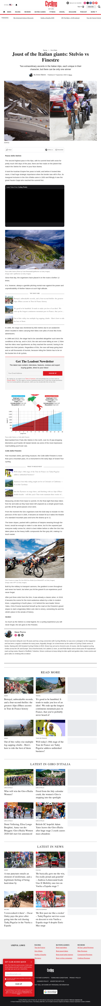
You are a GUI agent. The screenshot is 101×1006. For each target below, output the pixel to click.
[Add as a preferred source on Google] (50, 992)
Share (10, 149)
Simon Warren (41, 75)
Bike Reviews (82, 951)
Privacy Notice (11, 380)
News (9, 12)
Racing (18, 12)
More (93, 12)
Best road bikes (61, 947)
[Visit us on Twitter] (88, 3)
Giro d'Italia (54, 50)
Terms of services (30, 378)
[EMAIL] (23, 635)
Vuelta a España (40, 955)
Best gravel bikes (62, 951)
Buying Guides (40, 12)
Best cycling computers (64, 958)
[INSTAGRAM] (16, 635)
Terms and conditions (59, 977)
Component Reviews (85, 955)
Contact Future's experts (39, 977)
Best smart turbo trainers (64, 955)
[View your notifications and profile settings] (16, 5)
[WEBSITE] (19, 635)
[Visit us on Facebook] (90, 3)
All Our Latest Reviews (86, 947)
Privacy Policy (25, 991)
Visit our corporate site (75, 1000)
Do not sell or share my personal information (50, 985)
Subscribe (91, 6)
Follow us (50, 149)
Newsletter (60, 149)
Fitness (52, 12)
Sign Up (18, 984)
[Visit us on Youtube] (93, 3)
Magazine (72, 12)
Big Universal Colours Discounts (23, 18)
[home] (4, 12)
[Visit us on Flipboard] (96, 3)
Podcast (83, 12)
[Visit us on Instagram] (85, 3)
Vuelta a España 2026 (47, 18)
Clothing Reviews (84, 958)
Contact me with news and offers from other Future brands (19, 979)
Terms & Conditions (17, 992)
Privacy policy (75, 977)
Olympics (38, 958)
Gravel (62, 12)
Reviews (27, 12)
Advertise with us (57, 981)
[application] (34, 205)
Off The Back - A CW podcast (70, 18)
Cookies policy (43, 981)
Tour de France (40, 947)
